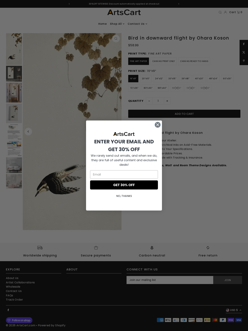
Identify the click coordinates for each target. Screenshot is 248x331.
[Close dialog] (158, 125)
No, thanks (124, 196)
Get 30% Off (124, 185)
